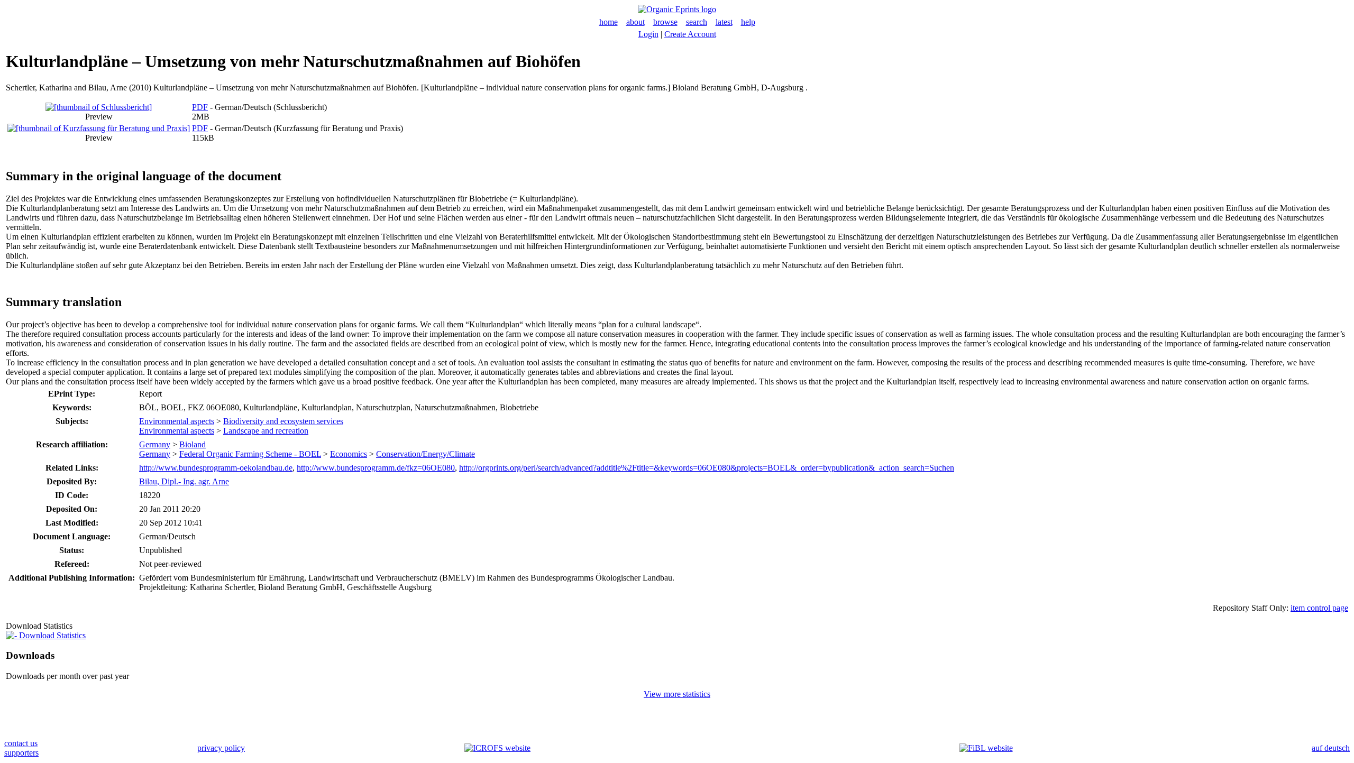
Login (648, 34)
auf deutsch (1331, 747)
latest (724, 21)
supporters (21, 752)
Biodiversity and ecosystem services (283, 421)
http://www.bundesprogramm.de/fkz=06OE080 (376, 467)
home (608, 21)
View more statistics (677, 694)
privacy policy (221, 747)
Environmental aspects (176, 421)
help (748, 21)
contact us (21, 743)
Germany (154, 444)
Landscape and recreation (265, 430)
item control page (1319, 607)
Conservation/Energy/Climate (425, 453)
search (696, 21)
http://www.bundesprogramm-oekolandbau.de (215, 467)
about (635, 21)
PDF (200, 107)
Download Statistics (51, 635)
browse (665, 21)
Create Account (690, 34)
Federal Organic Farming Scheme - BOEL (250, 453)
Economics (348, 453)
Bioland (192, 444)
